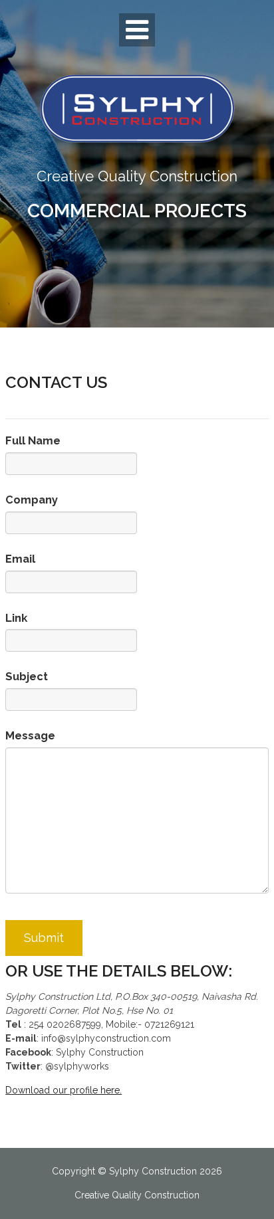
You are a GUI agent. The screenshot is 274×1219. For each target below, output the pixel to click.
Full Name (33, 440)
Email (20, 558)
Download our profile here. (63, 1090)
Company (31, 499)
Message (30, 735)
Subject (26, 676)
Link (16, 617)
